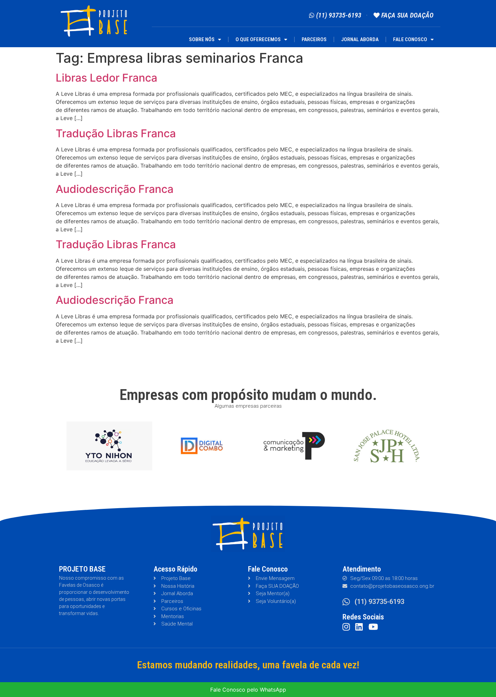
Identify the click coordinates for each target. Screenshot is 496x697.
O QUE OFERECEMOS (258, 39)
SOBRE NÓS (202, 39)
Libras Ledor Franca (106, 77)
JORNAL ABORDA (360, 39)
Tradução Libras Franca (116, 133)
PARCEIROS (314, 39)
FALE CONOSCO (410, 39)
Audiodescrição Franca (114, 189)
